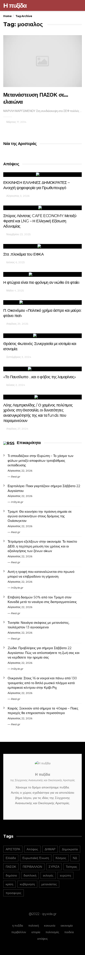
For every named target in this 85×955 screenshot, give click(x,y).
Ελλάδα (11, 858)
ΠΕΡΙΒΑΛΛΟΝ (32, 867)
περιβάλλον (18, 932)
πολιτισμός (52, 932)
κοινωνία (49, 925)
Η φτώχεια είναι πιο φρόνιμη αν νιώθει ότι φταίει (41, 282)
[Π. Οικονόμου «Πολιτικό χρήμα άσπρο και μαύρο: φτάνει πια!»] (42, 302)
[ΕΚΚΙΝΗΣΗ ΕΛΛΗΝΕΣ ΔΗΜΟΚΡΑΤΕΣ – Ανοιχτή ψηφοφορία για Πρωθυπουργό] (42, 174)
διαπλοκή (30, 875)
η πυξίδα (17, 925)
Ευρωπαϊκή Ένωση (35, 858)
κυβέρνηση (27, 884)
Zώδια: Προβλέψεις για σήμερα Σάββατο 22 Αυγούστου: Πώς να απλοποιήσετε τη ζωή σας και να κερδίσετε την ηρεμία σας (43, 652)
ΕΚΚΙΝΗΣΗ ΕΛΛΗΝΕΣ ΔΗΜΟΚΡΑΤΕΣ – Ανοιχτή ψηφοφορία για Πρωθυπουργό (36, 185)
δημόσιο (11, 875)
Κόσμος (61, 858)
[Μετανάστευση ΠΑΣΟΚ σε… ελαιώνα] (42, 61)
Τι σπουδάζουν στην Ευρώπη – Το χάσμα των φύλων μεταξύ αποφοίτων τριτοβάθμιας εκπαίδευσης (40, 460)
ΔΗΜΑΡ (50, 849)
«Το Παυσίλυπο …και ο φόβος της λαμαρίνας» (39, 377)
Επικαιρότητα (29, 442)
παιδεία (69, 932)
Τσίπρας (71, 867)
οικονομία (67, 925)
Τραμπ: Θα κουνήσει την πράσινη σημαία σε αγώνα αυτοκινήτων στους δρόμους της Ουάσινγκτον (40, 516)
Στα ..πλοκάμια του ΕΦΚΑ (23, 254)
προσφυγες (13, 893)
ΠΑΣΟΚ (11, 867)
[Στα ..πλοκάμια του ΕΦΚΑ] (42, 246)
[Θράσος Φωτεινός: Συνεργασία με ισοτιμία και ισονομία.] (42, 335)
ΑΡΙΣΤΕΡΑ (13, 849)
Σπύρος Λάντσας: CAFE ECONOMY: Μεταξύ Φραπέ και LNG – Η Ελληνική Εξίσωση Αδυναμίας (39, 221)
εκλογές (48, 875)
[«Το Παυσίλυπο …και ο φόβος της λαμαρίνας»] (42, 369)
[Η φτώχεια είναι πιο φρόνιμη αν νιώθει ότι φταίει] (42, 274)
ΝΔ (75, 858)
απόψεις (42, 938)
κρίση (9, 884)
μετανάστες (49, 884)
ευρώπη (65, 875)
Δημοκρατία (70, 849)
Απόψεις (32, 849)
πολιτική (33, 925)
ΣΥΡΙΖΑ (54, 867)
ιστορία (35, 932)
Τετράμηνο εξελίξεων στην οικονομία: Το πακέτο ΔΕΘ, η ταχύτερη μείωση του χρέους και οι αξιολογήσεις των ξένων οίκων (42, 546)
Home (7, 16)
